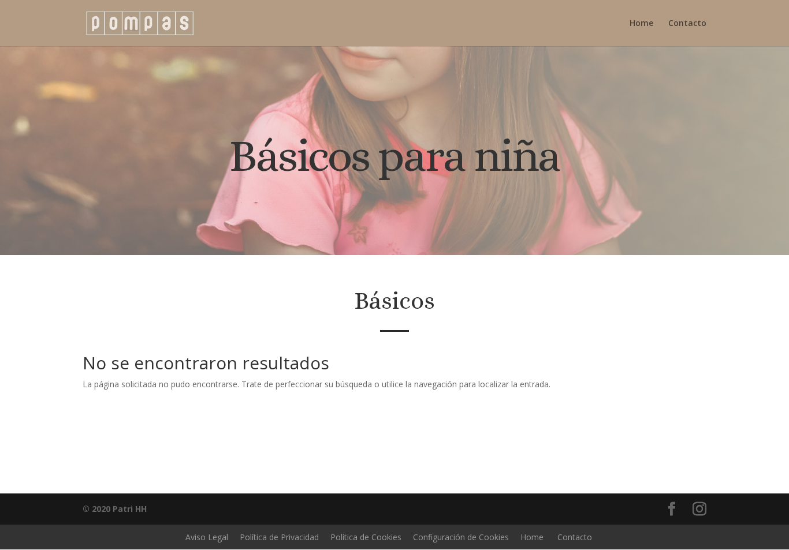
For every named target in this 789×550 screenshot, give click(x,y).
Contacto (687, 23)
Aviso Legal (206, 537)
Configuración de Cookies (461, 537)
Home (641, 23)
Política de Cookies (365, 537)
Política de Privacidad (279, 537)
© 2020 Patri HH (115, 508)
